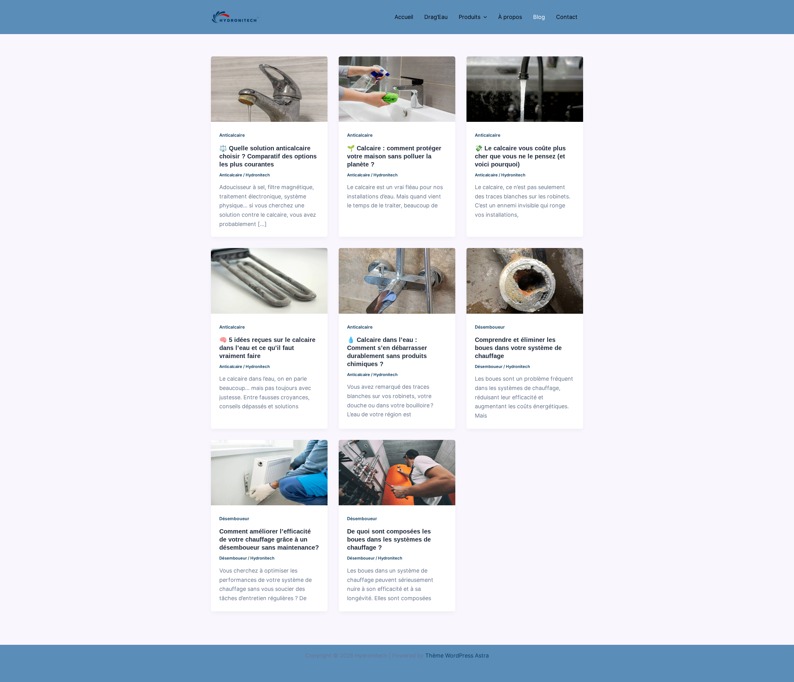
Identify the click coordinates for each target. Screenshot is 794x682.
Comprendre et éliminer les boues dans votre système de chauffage (518, 347)
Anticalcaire (232, 135)
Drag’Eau (436, 17)
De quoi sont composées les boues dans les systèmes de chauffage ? (389, 539)
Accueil (404, 17)
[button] (483, 17)
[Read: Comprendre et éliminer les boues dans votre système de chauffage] (524, 280)
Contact (567, 17)
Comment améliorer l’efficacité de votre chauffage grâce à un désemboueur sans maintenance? (269, 539)
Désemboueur (490, 327)
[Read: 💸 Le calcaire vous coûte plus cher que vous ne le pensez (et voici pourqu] (524, 89)
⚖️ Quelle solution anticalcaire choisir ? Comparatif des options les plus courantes (268, 156)
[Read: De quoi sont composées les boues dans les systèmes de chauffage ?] (397, 472)
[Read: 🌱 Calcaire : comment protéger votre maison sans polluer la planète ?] (397, 89)
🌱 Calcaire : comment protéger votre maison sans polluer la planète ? (394, 156)
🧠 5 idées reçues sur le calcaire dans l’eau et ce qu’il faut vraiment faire (267, 347)
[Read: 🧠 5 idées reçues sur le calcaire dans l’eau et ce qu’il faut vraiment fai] (269, 280)
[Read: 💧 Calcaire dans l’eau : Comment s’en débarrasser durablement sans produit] (397, 280)
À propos (510, 17)
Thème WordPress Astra (457, 655)
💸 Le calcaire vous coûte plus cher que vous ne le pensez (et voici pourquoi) (520, 156)
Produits (469, 17)
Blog (539, 17)
